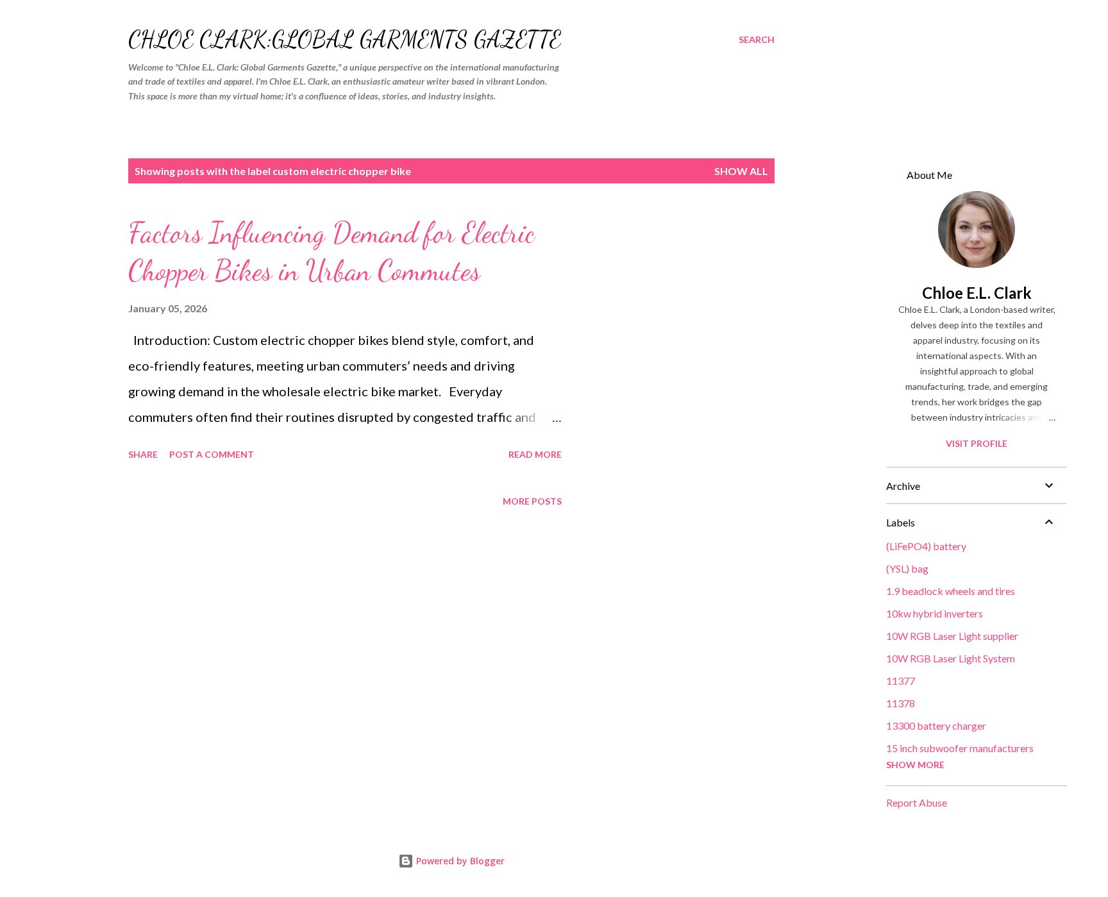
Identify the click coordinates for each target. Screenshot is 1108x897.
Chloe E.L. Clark (977, 292)
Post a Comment (211, 454)
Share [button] (143, 454)
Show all (741, 171)
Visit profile (976, 443)
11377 (900, 681)
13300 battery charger (936, 725)
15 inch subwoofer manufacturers (960, 748)
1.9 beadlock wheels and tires (950, 591)
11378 (900, 703)
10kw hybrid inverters (934, 613)
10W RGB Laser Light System (950, 658)
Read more (535, 454)
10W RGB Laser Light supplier (952, 636)
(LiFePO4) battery (926, 546)
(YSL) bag (907, 568)
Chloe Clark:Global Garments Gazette (344, 39)
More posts (532, 501)
